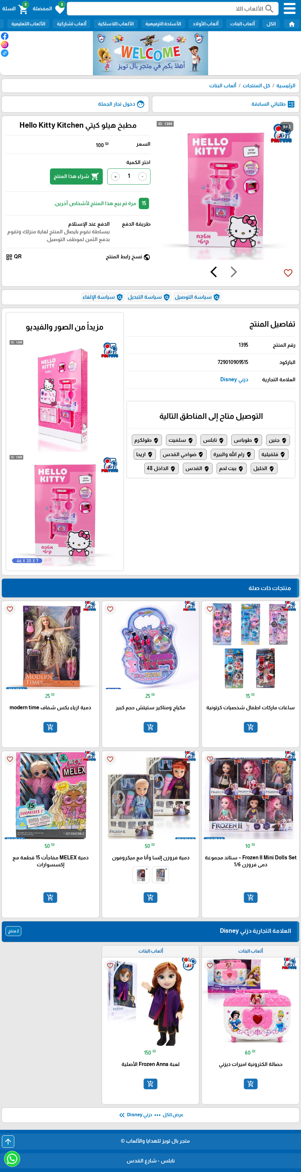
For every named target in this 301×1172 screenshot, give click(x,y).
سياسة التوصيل (197, 297)
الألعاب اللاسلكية (116, 23)
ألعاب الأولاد (205, 23)
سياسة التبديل (149, 297)
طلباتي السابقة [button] (273, 104)
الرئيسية (285, 85)
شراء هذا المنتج (76, 176)
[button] (48, 9)
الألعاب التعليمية (28, 23)
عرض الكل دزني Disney (150, 1115)
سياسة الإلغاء (103, 297)
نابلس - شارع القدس (151, 1161)
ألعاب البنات (242, 23)
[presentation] (233, 273)
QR (14, 257)
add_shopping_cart (250, 727)
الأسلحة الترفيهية (163, 23)
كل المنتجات (256, 85)
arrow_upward (8, 1141)
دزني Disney (234, 379)
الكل (271, 23)
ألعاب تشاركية (71, 23)
